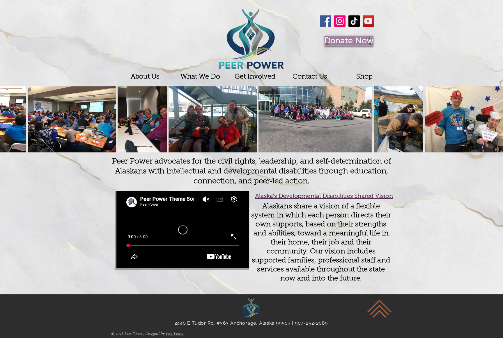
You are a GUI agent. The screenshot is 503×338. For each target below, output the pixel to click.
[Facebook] (325, 21)
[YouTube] (368, 21)
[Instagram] (340, 21)
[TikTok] (354, 21)
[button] (145, 77)
